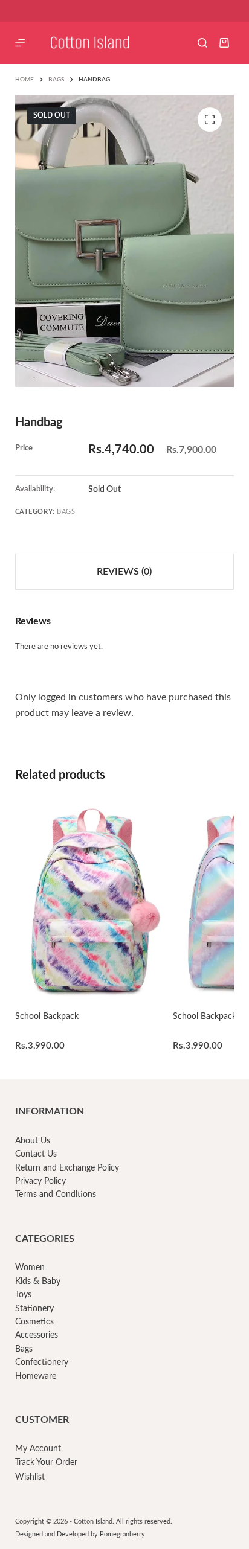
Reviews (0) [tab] (124, 571)
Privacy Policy (40, 1181)
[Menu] (20, 43)
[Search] (202, 43)
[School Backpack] (88, 899)
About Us (32, 1141)
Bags (66, 511)
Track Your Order (46, 1462)
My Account (38, 1449)
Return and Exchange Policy (67, 1168)
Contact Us (36, 1154)
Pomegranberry (122, 1534)
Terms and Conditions (55, 1194)
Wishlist (30, 1477)
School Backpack (47, 1016)
